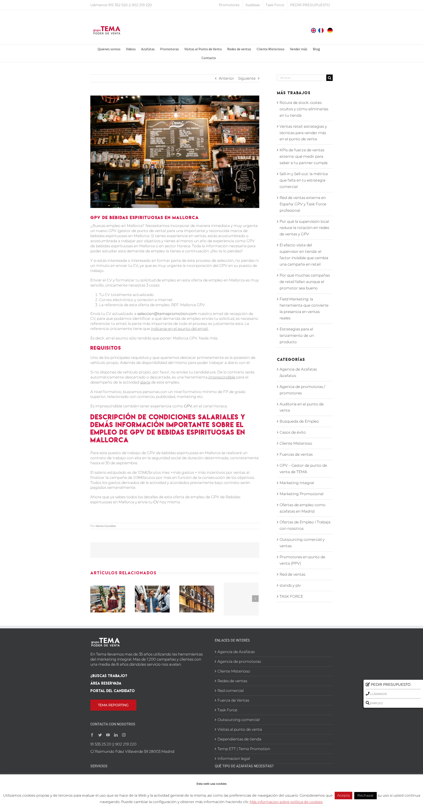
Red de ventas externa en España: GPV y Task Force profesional (303, 204)
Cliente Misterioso (296, 443)
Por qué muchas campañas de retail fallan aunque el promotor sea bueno (305, 281)
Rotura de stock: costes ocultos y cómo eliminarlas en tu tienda (304, 109)
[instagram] (124, 735)
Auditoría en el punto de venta (302, 407)
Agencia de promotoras (239, 661)
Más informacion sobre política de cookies (286, 802)
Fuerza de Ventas (233, 700)
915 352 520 (118, 5)
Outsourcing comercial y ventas (302, 542)
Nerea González (106, 526)
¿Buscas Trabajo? (108, 675)
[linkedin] (116, 735)
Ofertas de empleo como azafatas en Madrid (302, 508)
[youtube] (108, 735)
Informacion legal (233, 758)
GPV (188, 406)
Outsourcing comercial (238, 719)
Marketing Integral (297, 483)
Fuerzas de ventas (296, 454)
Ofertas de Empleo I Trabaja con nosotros (305, 525)
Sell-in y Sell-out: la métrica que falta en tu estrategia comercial (304, 180)
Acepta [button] (343, 795)
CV (156, 502)
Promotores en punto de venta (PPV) (302, 560)
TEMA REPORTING (113, 705)
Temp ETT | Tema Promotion (243, 749)
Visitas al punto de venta (239, 729)
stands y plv (290, 585)
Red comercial (230, 690)
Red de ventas (292, 574)
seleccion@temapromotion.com (167, 313)
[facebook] (92, 735)
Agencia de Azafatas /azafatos (298, 372)
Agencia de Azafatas (236, 652)
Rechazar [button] (365, 795)
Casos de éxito (293, 432)
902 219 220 (142, 5)
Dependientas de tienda (239, 739)
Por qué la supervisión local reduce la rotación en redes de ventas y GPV (304, 227)
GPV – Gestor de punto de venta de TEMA (303, 468)
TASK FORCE (291, 596)
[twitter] (100, 735)
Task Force (227, 710)
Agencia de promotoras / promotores (302, 389)
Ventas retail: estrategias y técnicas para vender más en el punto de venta (303, 132)
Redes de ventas (232, 681)
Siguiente (247, 78)
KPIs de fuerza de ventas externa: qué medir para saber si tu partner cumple (304, 156)
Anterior (226, 78)
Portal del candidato (112, 690)
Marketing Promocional (301, 494)
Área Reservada (105, 683)
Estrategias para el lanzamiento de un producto (297, 335)
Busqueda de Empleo (299, 421)
